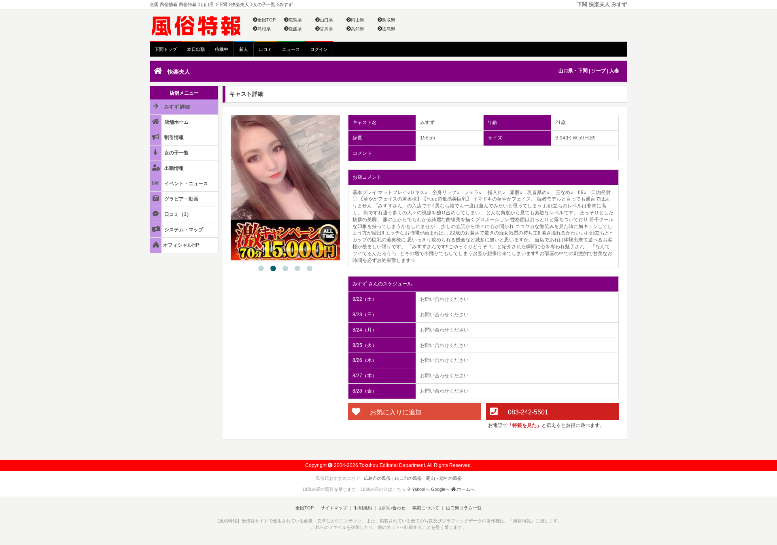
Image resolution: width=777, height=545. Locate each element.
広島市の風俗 (377, 478)
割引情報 (173, 137)
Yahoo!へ (421, 489)
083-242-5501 (527, 411)
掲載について (425, 507)
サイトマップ (334, 507)
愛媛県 (295, 28)
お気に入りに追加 (395, 411)
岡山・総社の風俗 (444, 478)
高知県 (357, 28)
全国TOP (266, 19)
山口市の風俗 (408, 478)
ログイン (319, 49)
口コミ (265, 49)
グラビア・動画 (180, 199)
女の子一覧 (176, 153)
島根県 (264, 28)
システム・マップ (183, 229)
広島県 (295, 19)
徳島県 (388, 28)
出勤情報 (173, 168)
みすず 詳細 (176, 107)
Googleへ (440, 489)
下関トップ (166, 49)
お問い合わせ (392, 507)
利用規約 (363, 507)
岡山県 (357, 19)
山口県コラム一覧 (464, 507)
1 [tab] (261, 269)
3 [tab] (285, 269)
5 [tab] (310, 269)
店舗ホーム (176, 122)
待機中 (221, 49)
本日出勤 (196, 49)
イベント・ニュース (185, 183)
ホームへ (465, 489)
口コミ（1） (177, 214)
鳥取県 (388, 19)
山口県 (326, 19)
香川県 (326, 28)
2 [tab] (273, 269)
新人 (243, 49)
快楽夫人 (179, 71)
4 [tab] (297, 269)
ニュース (291, 49)
